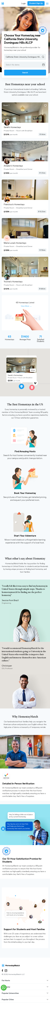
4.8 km (43, 289)
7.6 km (43, 250)
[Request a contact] (4, 988)
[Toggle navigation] (47, 3)
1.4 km (43, 134)
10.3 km (42, 211)
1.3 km (43, 173)
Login (23, 3)
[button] (21, 386)
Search (25, 72)
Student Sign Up (36, 3)
